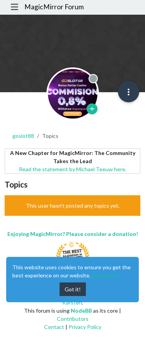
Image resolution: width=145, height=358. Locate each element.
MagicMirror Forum (54, 7)
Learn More (106, 275)
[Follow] (92, 108)
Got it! (73, 289)
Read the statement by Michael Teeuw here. (72, 169)
